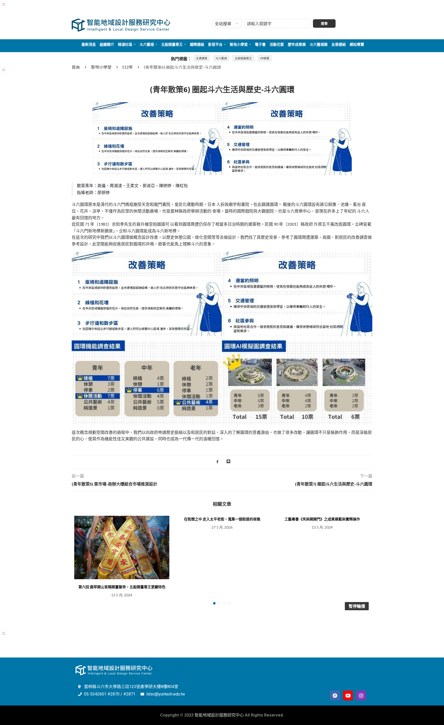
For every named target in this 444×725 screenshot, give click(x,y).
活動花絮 (277, 44)
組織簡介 (107, 44)
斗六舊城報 (319, 44)
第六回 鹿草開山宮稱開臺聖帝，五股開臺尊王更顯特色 (121, 587)
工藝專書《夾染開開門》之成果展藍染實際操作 (322, 519)
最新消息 (88, 44)
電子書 (260, 44)
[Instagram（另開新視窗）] (361, 695)
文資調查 (201, 58)
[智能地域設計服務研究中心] (121, 18)
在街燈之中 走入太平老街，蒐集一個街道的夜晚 (222, 519)
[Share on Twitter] (222, 462)
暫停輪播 (357, 606)
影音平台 (215, 44)
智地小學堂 (239, 44)
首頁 (76, 66)
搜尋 (324, 23)
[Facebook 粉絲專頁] (335, 695)
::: (3, 3)
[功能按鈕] (228, 462)
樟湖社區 (125, 44)
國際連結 (197, 44)
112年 (127, 66)
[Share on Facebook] (217, 462)
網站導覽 (357, 44)
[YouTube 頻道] (348, 695)
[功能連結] (222, 105)
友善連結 (338, 44)
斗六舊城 (147, 44)
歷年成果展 (297, 44)
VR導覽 (264, 58)
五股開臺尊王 (172, 44)
